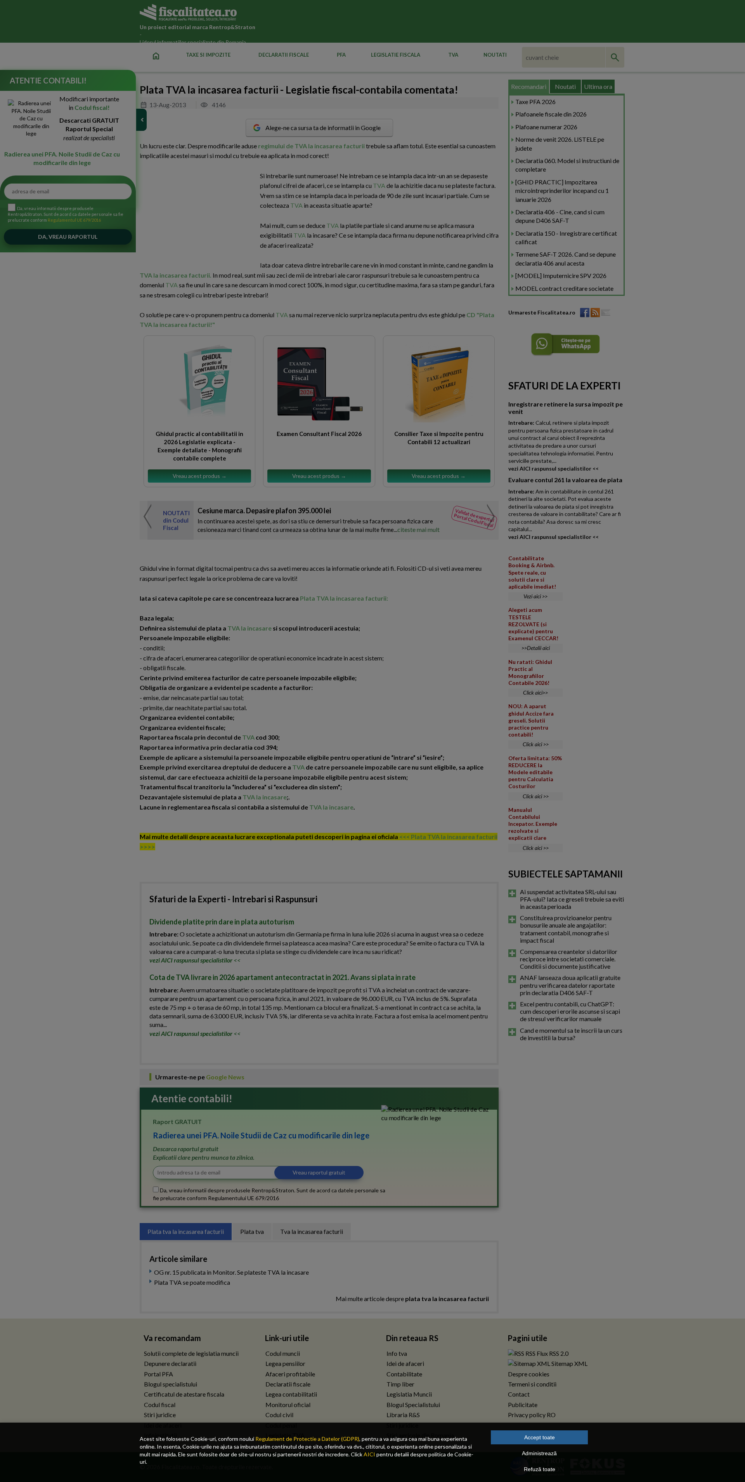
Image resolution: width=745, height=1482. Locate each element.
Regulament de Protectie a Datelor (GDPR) (307, 1438)
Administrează (539, 1453)
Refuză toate (539, 1469)
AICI (369, 1454)
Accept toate (539, 1437)
